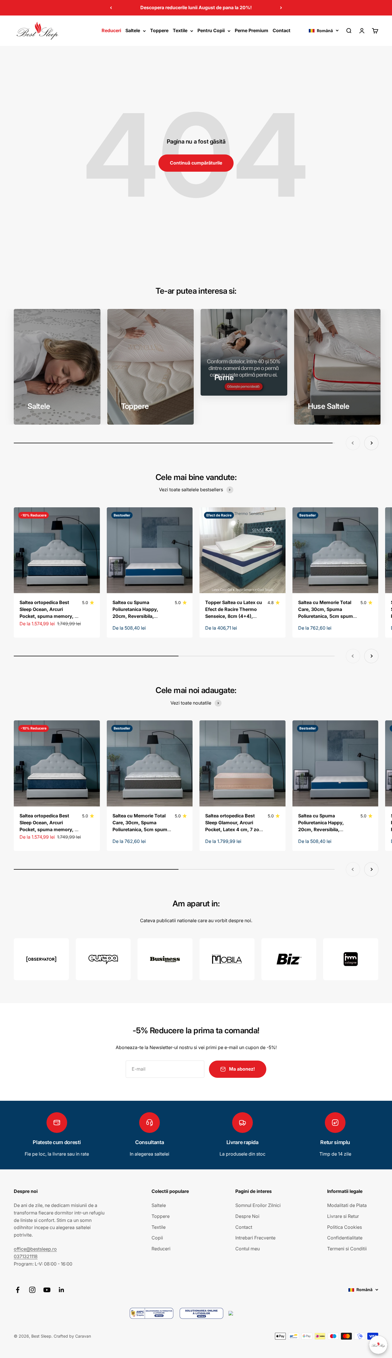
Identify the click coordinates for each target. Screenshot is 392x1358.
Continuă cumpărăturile (196, 163)
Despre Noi (247, 1216)
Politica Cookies (344, 1227)
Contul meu (247, 1248)
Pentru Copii (211, 30)
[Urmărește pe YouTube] (47, 1290)
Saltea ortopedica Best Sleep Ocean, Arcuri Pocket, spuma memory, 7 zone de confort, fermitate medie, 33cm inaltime (48, 616)
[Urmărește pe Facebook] (18, 1290)
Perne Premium (251, 30)
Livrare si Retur (343, 1216)
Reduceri (111, 30)
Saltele (132, 30)
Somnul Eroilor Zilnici (258, 1205)
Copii (157, 1238)
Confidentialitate (344, 1238)
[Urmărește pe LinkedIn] (61, 1290)
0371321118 (26, 1256)
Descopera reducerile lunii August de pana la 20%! (196, 7)
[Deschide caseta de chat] (378, 1345)
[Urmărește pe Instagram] (32, 1290)
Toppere (159, 30)
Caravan (83, 1336)
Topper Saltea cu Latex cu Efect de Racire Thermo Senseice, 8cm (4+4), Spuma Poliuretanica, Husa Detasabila (235, 616)
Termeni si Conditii (347, 1248)
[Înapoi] (111, 7)
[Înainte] (281, 7)
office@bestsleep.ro (35, 1249)
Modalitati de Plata (347, 1205)
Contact (281, 30)
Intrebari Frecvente (255, 1238)
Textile (180, 30)
